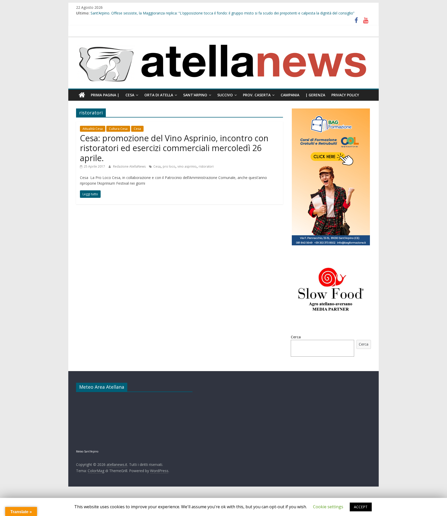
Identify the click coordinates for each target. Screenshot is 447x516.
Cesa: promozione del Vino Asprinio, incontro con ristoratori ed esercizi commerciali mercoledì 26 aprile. (174, 147)
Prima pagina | (105, 94)
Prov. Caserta (257, 94)
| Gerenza (315, 94)
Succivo (225, 94)
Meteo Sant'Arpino (87, 451)
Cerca (296, 336)
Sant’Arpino (195, 94)
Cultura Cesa (118, 129)
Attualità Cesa (93, 129)
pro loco (169, 166)
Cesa (129, 94)
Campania (290, 94)
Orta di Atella (158, 94)
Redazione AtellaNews (129, 166)
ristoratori (206, 166)
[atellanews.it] (223, 40)
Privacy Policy (345, 94)
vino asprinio (187, 166)
